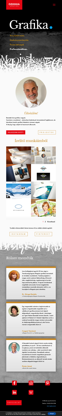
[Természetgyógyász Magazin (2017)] (43, 216)
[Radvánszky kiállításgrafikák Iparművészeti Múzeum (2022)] (43, 163)
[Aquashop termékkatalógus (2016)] (43, 198)
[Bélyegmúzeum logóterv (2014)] (18, 216)
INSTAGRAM (18, 234)
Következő (51, 222)
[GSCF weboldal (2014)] (18, 198)
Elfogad (52, 413)
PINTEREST (43, 234)
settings (43, 414)
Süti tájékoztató (51, 406)
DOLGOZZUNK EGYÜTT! (16, 132)
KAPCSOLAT (14, 402)
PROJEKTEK (47, 132)
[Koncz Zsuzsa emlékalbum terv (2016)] (18, 181)
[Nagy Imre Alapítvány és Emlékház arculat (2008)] (18, 163)
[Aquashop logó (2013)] (43, 181)
